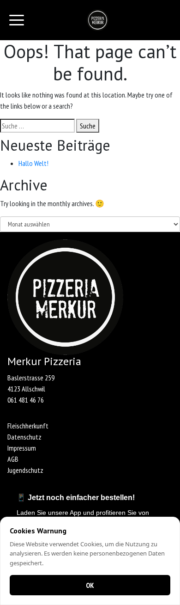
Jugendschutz (25, 470)
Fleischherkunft (27, 425)
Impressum (21, 447)
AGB (12, 459)
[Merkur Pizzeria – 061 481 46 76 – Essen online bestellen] (97, 20)
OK (90, 585)
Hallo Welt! (33, 163)
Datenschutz (24, 436)
